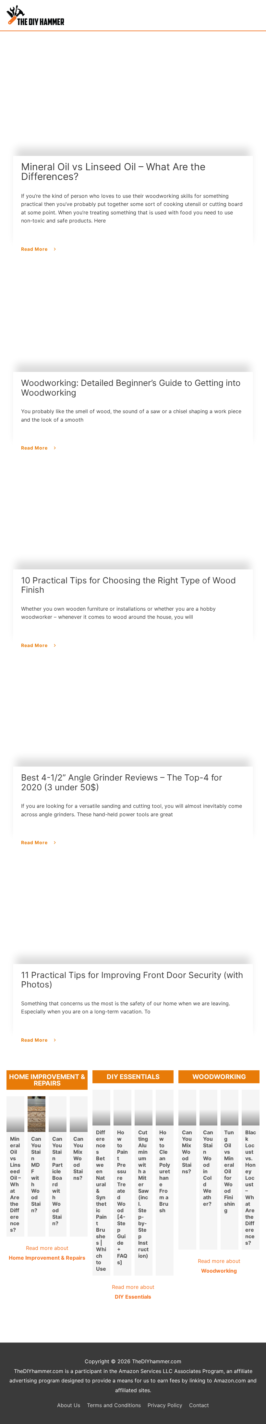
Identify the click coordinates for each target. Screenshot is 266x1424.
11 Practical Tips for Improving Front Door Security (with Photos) (132, 980)
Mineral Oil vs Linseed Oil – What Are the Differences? (113, 172)
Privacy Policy (165, 1405)
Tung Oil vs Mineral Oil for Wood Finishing (229, 1171)
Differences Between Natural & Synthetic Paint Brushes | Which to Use (101, 1200)
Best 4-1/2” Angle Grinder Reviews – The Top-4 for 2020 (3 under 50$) (121, 782)
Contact (199, 1405)
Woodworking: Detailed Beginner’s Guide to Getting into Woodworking (131, 388)
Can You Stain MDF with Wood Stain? (36, 1175)
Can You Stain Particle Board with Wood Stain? (57, 1181)
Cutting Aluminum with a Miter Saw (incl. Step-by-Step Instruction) (143, 1194)
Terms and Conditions (114, 1405)
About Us (68, 1405)
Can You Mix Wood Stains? (78, 1158)
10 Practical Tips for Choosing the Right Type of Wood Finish (128, 585)
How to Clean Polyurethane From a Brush (164, 1171)
